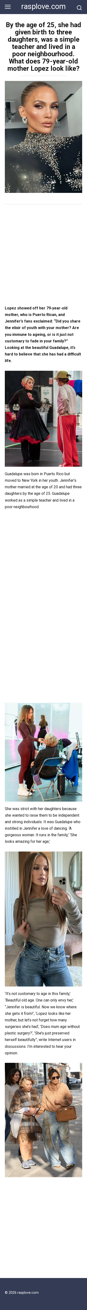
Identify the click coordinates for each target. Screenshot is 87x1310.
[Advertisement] (43, 255)
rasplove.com (43, 6)
